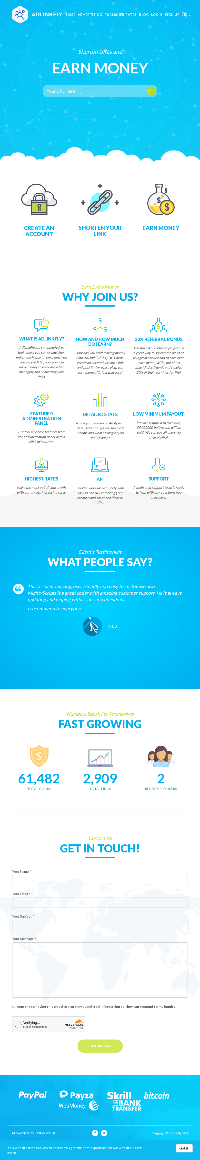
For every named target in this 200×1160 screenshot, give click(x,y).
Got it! (184, 1148)
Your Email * (21, 894)
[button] (186, 14)
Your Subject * (23, 916)
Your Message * (24, 939)
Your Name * (21, 871)
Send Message (100, 1046)
